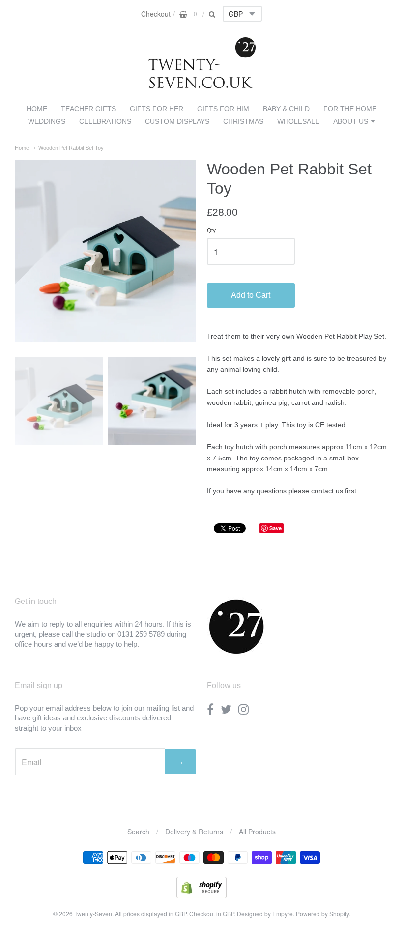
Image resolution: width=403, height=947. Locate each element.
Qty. (212, 231)
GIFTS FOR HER (156, 109)
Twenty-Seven (93, 913)
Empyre (282, 913)
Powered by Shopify (322, 913)
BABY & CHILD (286, 109)
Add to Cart (250, 295)
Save (275, 528)
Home (22, 148)
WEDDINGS (46, 121)
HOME (37, 109)
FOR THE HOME (349, 109)
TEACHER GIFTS (88, 109)
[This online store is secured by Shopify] (201, 895)
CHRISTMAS (243, 121)
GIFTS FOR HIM (223, 109)
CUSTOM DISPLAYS (177, 121)
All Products (257, 831)
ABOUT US (350, 121)
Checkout (156, 14)
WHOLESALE (298, 121)
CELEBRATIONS (105, 121)
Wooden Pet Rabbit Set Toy (71, 148)
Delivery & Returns (194, 831)
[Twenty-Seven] (202, 86)
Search (138, 831)
